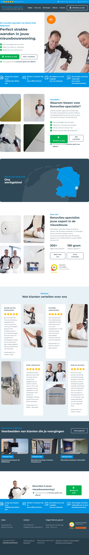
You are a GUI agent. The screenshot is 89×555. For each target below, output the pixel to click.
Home (30, 8)
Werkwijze (46, 8)
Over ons (37, 8)
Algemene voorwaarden (64, 543)
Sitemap (58, 540)
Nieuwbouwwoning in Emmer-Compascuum (42, 461)
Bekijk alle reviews (19, 1)
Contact (62, 8)
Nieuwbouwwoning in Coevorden (73, 460)
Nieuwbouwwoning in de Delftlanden (10, 461)
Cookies (65, 540)
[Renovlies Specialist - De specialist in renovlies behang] (12, 8)
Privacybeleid (73, 540)
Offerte (55, 8)
